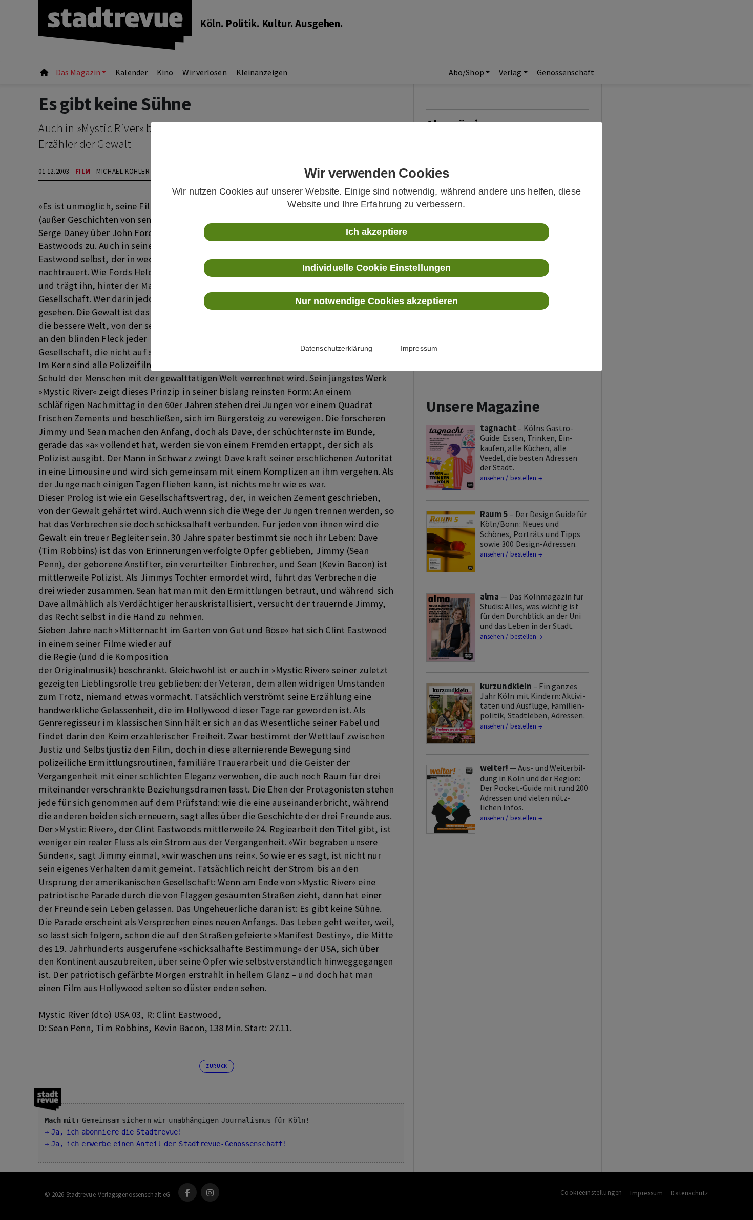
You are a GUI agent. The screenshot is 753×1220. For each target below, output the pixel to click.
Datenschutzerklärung (336, 348)
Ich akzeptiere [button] (376, 232)
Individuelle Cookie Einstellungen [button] (376, 268)
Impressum (419, 348)
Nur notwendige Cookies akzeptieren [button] (376, 301)
